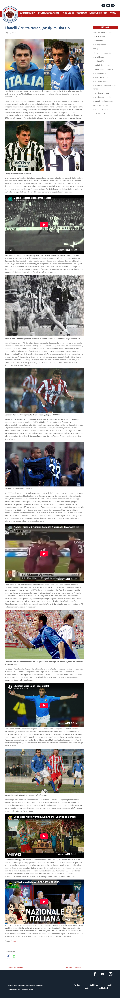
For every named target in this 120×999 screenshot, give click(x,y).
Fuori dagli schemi (100, 45)
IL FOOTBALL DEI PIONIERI (98, 13)
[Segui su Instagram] (113, 5)
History (95, 49)
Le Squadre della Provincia (103, 101)
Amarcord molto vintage (102, 32)
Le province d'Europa (101, 93)
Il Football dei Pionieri (101, 65)
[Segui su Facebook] (103, 5)
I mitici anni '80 (99, 61)
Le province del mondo (102, 97)
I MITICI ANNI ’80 (68, 13)
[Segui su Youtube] (108, 5)
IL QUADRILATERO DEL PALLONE (48, 13)
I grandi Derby (98, 57)
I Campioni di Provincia (102, 53)
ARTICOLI (113, 13)
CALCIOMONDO (81, 13)
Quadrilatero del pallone (102, 109)
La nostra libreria (99, 73)
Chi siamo (77, 985)
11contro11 (15, 941)
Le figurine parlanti (100, 77)
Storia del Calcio (99, 113)
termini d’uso (39, 985)
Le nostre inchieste (100, 81)
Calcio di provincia (100, 36)
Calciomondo (98, 40)
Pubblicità (94, 985)
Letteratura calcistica (101, 105)
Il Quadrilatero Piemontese (103, 69)
